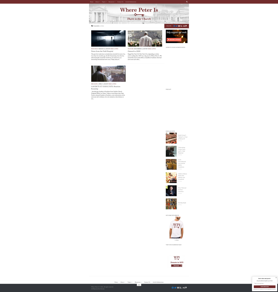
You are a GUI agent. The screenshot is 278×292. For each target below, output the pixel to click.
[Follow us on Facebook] (174, 26)
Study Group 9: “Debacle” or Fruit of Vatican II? (182, 137)
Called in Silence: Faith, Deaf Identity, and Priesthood (182, 176)
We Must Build (182, 203)
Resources (111, 2)
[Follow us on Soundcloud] (183, 26)
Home (91, 2)
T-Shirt (177, 240)
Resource (94, 49)
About (97, 2)
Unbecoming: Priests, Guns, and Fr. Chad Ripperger (181, 150)
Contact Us (120, 2)
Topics (103, 2)
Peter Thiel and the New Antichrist (182, 189)
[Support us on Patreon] (186, 26)
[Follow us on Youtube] (179, 26)
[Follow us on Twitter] (177, 26)
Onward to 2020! (134, 51)
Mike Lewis (114, 49)
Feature (131, 49)
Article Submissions (130, 2)
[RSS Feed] (181, 26)
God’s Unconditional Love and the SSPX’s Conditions (182, 163)
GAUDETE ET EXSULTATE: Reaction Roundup (105, 87)
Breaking (94, 84)
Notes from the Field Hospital (102, 51)
